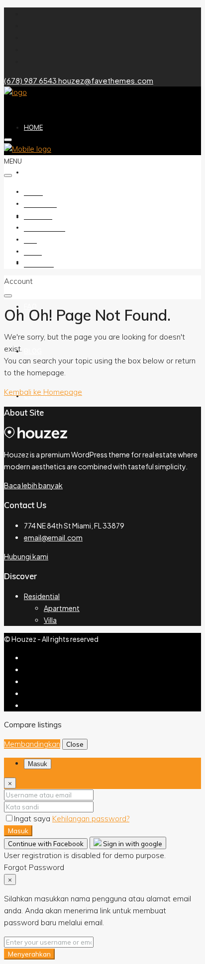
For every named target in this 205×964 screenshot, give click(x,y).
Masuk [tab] (37, 764)
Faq (30, 306)
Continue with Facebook (46, 844)
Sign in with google (132, 844)
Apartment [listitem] (62, 608)
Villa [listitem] (50, 619)
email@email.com (53, 537)
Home (33, 127)
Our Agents (44, 227)
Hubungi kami (26, 556)
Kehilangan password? (90, 818)
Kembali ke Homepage (43, 392)
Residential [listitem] (42, 596)
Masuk (18, 831)
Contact (39, 263)
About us (40, 172)
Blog (33, 351)
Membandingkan (32, 744)
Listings (38, 215)
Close (75, 744)
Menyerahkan (29, 954)
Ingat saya (33, 818)
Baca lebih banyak (33, 485)
